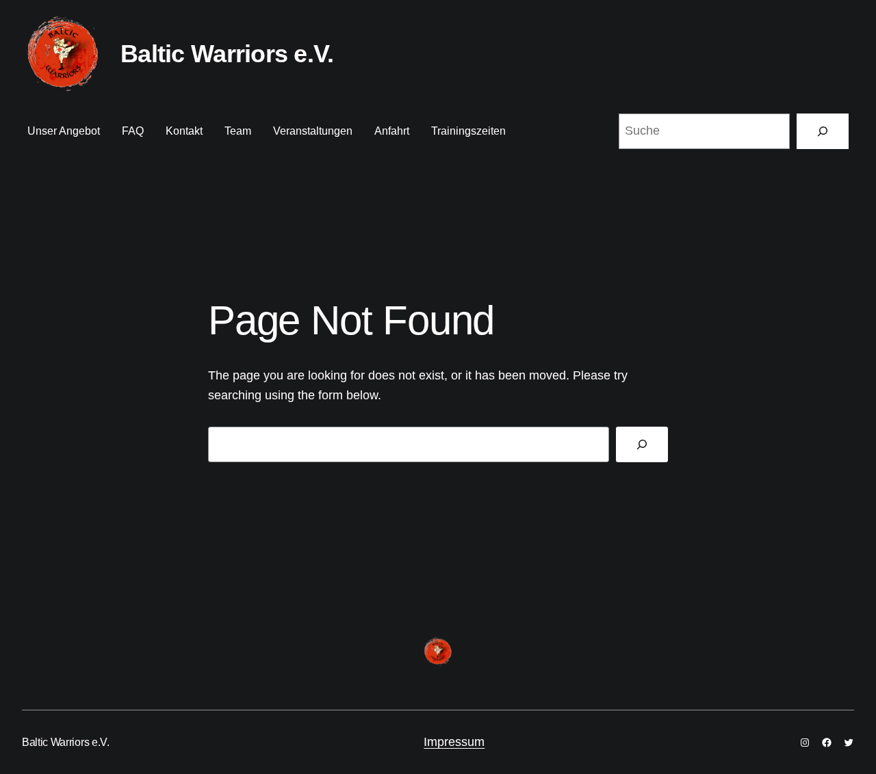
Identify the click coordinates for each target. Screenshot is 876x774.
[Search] (642, 444)
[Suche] (823, 131)
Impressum (454, 742)
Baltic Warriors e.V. (227, 54)
